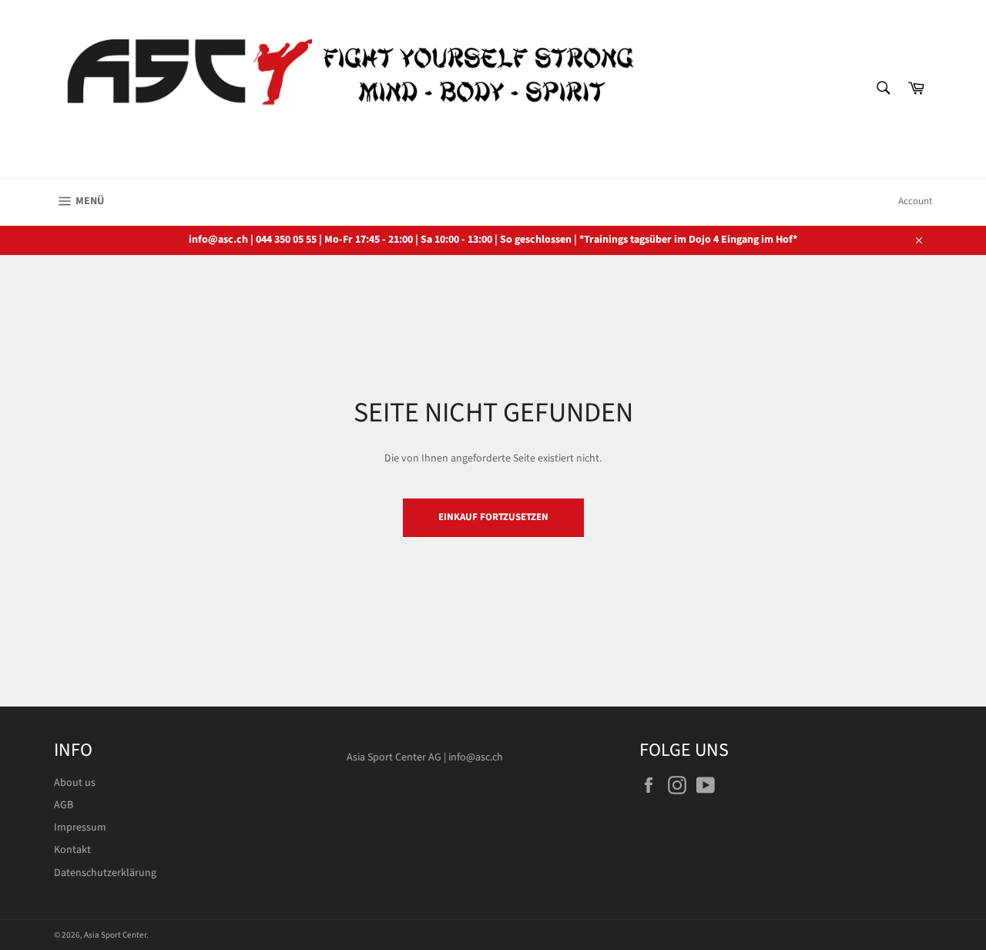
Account (915, 201)
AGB (63, 805)
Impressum (80, 827)
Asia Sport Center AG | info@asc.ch (425, 757)
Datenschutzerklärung (105, 873)
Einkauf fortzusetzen (493, 517)
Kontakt (72, 850)
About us (75, 783)
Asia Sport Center (115, 935)
